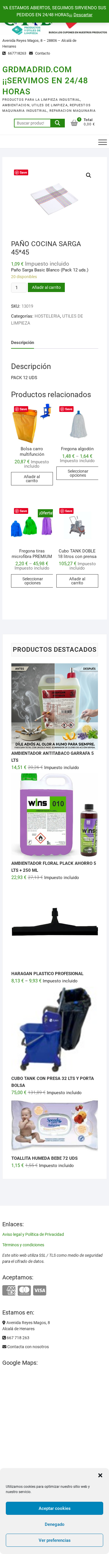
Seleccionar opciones (78, 473)
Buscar (57, 123)
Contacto (42, 53)
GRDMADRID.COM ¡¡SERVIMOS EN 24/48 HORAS (45, 80)
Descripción (22, 342)
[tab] (22, 343)
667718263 (16, 53)
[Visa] (39, 1291)
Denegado (55, 1524)
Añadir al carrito (46, 287)
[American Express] (8, 1291)
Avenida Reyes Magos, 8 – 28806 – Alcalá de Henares (39, 43)
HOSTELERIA (47, 316)
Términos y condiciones (23, 1245)
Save (23, 172)
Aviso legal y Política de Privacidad (33, 1234)
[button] (100, 1475)
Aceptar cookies (55, 1508)
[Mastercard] (24, 1291)
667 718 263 (17, 1337)
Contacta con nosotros (27, 1346)
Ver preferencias (55, 1540)
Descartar (83, 14)
